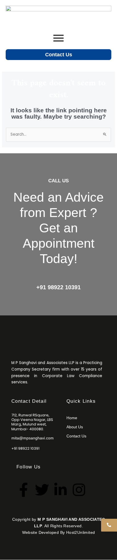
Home (71, 418)
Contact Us (58, 54)
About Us (74, 427)
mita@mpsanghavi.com (32, 438)
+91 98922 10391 (58, 287)
